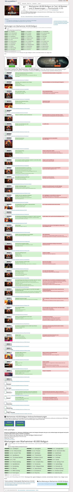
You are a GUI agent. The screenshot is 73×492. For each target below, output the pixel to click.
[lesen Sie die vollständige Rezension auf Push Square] (20, 359)
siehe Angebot (12, 66)
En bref (7, 19)
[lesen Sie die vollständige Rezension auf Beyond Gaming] (20, 332)
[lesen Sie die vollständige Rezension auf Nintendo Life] (20, 305)
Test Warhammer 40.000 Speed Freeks (23, 483)
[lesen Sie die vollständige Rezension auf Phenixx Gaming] (20, 232)
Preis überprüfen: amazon (9, 439)
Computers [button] (34, 3)
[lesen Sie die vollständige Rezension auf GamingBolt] (20, 89)
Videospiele (24, 3)
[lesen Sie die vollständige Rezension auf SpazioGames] (20, 323)
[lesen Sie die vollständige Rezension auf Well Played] (19, 174)
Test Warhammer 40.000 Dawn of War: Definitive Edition (15, 482)
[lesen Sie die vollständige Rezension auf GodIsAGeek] (20, 148)
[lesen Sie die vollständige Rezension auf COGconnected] (20, 108)
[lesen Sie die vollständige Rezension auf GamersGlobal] (20, 405)
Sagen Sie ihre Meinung (61, 484)
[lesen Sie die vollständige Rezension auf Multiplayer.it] (20, 395)
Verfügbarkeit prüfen (9, 424)
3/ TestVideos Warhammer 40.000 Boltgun (60, 23)
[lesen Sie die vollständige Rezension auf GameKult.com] (20, 381)
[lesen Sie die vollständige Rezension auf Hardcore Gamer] (20, 350)
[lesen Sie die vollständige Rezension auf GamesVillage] (20, 277)
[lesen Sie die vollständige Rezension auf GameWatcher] (20, 259)
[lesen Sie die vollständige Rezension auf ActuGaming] (20, 287)
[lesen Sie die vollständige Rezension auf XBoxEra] (19, 314)
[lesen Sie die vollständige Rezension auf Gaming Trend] (20, 250)
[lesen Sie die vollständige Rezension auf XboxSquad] (19, 385)
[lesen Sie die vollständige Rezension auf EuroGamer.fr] (20, 346)
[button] (67, 0)
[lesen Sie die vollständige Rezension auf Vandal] (19, 223)
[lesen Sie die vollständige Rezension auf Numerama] (19, 268)
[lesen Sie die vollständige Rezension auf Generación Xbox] (20, 121)
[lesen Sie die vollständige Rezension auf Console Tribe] (20, 131)
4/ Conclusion (55, 24)
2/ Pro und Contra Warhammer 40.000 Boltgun (61, 22)
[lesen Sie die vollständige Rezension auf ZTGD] (19, 210)
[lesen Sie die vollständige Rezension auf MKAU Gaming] (20, 342)
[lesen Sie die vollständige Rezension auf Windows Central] (20, 193)
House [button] (39, 3)
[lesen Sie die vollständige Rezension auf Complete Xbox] (20, 241)
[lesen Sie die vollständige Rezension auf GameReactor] (20, 157)
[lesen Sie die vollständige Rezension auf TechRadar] (19, 202)
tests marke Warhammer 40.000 (11, 485)
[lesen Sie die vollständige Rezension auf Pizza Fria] (19, 368)
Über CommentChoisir (21, 490)
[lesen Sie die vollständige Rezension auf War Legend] (20, 389)
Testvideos (60, 0)
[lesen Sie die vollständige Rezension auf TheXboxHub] (20, 214)
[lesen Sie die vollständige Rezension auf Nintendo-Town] (20, 409)
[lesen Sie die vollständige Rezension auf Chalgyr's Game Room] (21, 413)
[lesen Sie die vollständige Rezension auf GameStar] (19, 400)
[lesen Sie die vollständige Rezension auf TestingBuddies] (20, 99)
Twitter (37, 490)
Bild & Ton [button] (29, 3)
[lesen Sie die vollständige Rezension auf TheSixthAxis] (20, 165)
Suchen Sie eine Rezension (30, 490)
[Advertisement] (61, 31)
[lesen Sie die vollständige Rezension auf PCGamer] (19, 112)
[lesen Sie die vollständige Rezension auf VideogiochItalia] (20, 296)
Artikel (64, 0)
